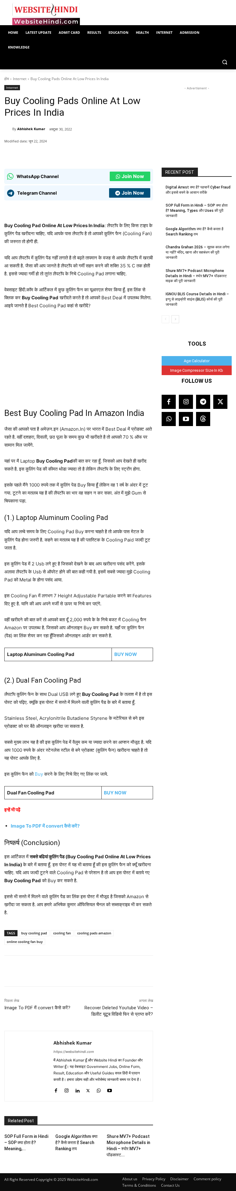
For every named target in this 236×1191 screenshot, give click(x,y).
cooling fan (62, 933)
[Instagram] (66, 1089)
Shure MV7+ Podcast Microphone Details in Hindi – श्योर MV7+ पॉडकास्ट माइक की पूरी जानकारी (196, 276)
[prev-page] (165, 319)
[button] (224, 62)
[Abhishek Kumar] (8, 129)
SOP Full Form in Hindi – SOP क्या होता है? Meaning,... (26, 1142)
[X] (78, 153)
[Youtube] (109, 1089)
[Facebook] (64, 153)
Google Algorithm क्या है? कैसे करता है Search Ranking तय (76, 1142)
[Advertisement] (197, 122)
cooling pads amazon (94, 933)
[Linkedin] (77, 1089)
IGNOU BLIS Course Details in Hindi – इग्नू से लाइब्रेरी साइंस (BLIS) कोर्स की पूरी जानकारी (197, 299)
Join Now (133, 176)
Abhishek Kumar (31, 128)
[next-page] (175, 319)
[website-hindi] (46, 14)
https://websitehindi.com (73, 1051)
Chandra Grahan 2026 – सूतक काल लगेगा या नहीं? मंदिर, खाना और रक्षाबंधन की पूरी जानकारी (198, 252)
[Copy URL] (92, 153)
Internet (19, 78)
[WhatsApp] (50, 153)
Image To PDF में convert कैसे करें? (45, 826)
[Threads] (203, 419)
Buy (39, 774)
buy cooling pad (34, 933)
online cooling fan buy (25, 941)
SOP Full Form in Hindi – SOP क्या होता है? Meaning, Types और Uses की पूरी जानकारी (197, 210)
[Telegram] (203, 402)
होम (6, 78)
